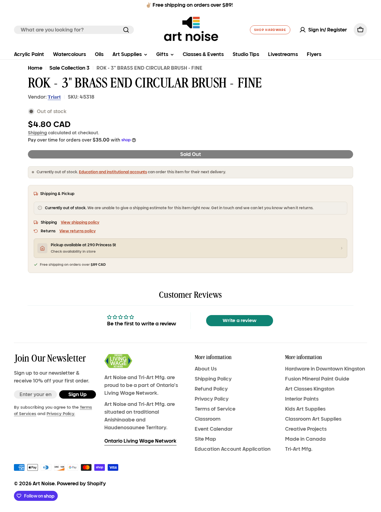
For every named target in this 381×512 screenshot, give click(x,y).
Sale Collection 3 (69, 68)
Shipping (37, 132)
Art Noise (44, 484)
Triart (54, 97)
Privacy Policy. (61, 413)
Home (35, 68)
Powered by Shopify (81, 484)
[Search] (126, 29)
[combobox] (74, 30)
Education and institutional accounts (113, 172)
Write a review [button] (240, 320)
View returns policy (77, 231)
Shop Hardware (270, 30)
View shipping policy (80, 222)
